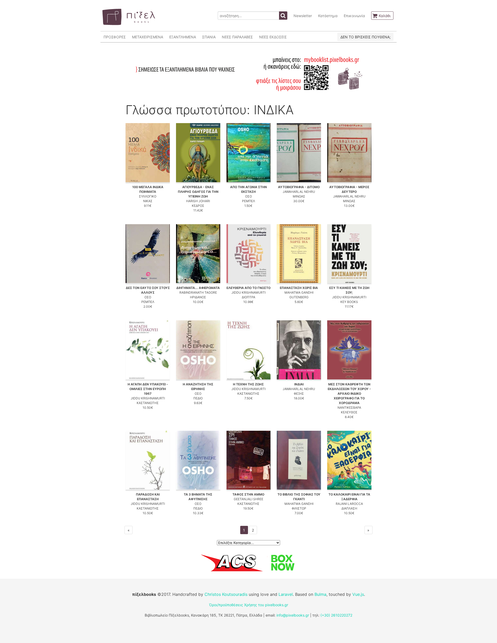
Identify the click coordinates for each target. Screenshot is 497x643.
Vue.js (358, 594)
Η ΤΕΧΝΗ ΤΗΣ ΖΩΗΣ (248, 384)
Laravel (286, 594)
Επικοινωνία (354, 15)
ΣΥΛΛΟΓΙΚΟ (147, 196)
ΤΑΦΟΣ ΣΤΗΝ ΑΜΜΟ (248, 494)
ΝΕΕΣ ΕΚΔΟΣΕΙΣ (273, 37)
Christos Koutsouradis (225, 594)
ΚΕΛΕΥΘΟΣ (349, 412)
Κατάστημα (328, 15)
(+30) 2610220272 (336, 615)
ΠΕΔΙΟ (198, 398)
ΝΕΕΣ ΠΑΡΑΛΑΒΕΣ (237, 37)
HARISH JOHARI (198, 201)
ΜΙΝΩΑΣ (299, 196)
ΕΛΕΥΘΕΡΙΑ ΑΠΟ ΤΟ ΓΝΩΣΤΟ (248, 288)
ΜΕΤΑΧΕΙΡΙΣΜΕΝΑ (147, 37)
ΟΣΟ (248, 196)
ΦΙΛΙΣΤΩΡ (299, 508)
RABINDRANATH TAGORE (198, 292)
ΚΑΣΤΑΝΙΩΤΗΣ (148, 403)
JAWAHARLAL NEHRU (299, 192)
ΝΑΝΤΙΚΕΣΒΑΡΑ (349, 407)
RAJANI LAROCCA (349, 504)
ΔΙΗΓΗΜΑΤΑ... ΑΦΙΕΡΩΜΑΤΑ (198, 288)
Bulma (320, 594)
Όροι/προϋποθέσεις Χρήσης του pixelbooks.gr (248, 605)
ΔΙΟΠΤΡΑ (248, 297)
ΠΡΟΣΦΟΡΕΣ (115, 37)
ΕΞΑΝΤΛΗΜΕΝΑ (182, 37)
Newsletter (303, 15)
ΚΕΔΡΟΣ (198, 206)
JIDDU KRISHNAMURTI (248, 292)
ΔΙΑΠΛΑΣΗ (349, 508)
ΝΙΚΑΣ (147, 201)
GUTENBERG (299, 297)
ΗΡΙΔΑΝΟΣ (198, 297)
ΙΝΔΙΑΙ (299, 384)
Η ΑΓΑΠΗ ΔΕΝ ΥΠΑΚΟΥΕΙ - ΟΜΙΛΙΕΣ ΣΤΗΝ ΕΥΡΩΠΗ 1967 (148, 388)
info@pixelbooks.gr (292, 615)
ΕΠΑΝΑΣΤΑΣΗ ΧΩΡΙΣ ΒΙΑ (299, 288)
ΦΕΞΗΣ (299, 393)
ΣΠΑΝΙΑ (209, 37)
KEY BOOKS (349, 302)
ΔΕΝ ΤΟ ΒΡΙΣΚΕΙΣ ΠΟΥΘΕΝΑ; (365, 37)
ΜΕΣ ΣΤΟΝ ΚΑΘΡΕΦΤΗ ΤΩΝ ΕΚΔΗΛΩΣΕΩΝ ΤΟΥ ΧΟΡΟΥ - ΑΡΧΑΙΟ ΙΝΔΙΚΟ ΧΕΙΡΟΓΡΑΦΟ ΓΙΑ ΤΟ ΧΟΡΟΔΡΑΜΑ (349, 393)
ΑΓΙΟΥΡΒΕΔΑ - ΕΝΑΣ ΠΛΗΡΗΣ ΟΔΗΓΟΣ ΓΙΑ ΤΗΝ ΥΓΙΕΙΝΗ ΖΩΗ (198, 191)
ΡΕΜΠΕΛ (248, 201)
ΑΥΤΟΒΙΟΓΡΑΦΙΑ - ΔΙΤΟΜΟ (299, 187)
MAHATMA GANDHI (298, 292)
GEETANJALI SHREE (248, 499)
